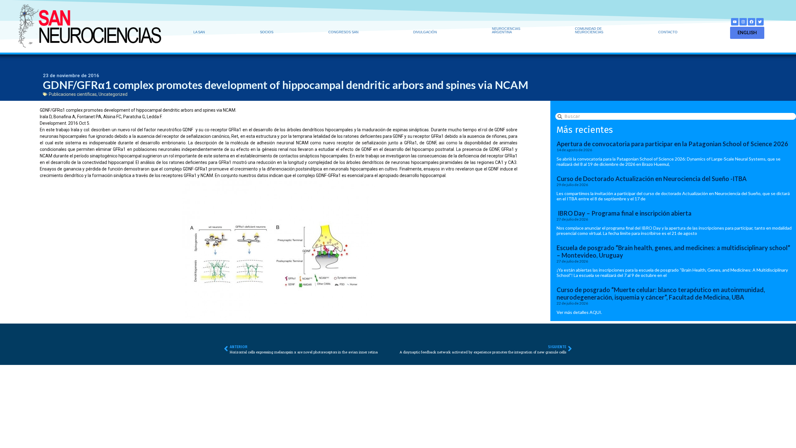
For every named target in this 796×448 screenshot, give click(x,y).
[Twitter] (760, 22)
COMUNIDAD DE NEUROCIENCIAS (589, 30)
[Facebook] (751, 22)
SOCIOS (266, 32)
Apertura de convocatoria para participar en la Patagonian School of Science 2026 (672, 143)
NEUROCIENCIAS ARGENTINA (506, 30)
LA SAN (199, 32)
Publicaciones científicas (73, 94)
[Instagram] (743, 22)
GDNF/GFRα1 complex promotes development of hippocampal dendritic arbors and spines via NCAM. (138, 110)
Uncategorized (113, 94)
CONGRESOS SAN (343, 32)
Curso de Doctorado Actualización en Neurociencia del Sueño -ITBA (652, 178)
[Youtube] (734, 22)
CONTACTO (668, 32)
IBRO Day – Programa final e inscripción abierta (624, 213)
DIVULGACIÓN (425, 32)
